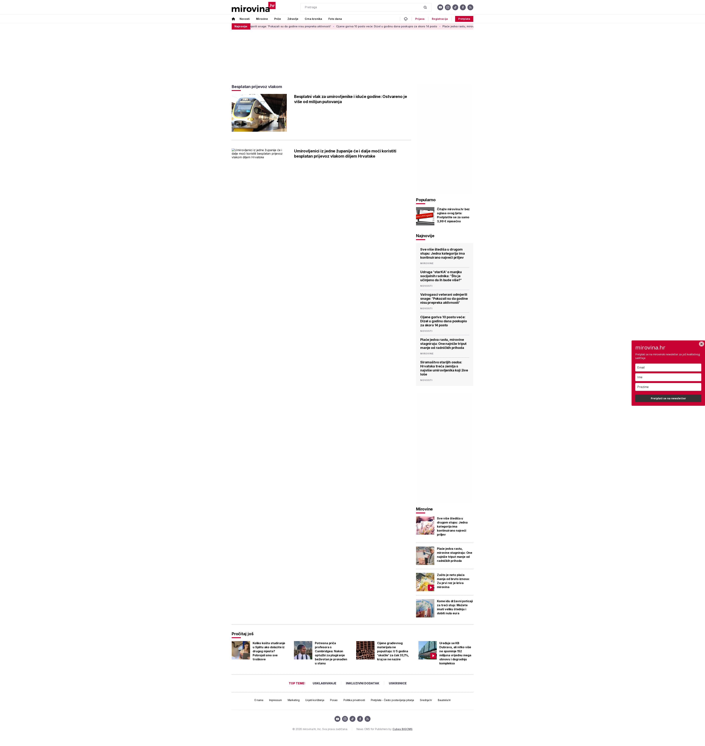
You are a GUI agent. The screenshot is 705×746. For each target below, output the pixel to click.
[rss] (470, 7)
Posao (334, 700)
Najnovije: (241, 26)
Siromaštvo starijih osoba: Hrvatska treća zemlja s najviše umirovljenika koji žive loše (444, 368)
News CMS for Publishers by (385, 729)
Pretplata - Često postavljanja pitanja (392, 700)
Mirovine (262, 18)
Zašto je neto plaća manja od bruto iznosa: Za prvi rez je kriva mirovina (453, 581)
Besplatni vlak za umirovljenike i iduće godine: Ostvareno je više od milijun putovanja (350, 99)
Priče (277, 18)
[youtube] (440, 7)
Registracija (440, 18)
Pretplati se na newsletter (668, 398)
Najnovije (425, 235)
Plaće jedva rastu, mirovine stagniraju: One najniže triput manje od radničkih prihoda (462, 26)
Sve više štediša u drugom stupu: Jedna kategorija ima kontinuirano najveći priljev (442, 253)
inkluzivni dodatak (362, 683)
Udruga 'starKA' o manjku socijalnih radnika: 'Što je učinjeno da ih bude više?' (441, 276)
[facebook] (463, 7)
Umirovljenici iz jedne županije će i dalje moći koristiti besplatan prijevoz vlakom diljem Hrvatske (345, 153)
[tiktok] (455, 7)
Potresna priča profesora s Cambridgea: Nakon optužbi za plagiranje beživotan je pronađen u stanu (331, 653)
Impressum (275, 700)
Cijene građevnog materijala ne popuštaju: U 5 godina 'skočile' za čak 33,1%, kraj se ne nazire (393, 651)
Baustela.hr (444, 700)
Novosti (245, 18)
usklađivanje (324, 683)
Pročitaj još (242, 633)
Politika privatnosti (354, 700)
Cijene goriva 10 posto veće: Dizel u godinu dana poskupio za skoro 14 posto (351, 26)
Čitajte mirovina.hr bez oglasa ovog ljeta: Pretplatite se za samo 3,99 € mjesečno (453, 215)
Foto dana (335, 18)
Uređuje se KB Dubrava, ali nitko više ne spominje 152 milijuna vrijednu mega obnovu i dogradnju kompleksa (455, 653)
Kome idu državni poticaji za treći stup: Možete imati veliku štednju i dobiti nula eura (455, 607)
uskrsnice (398, 683)
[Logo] (254, 7)
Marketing (294, 700)
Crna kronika (313, 18)
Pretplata (464, 18)
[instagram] (448, 7)
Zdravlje (293, 18)
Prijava (419, 18)
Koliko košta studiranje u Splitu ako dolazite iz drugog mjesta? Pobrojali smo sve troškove (269, 651)
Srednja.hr (426, 700)
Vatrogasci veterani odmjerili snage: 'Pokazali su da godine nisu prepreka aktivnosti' (444, 298)
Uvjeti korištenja (314, 700)
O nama (258, 700)
